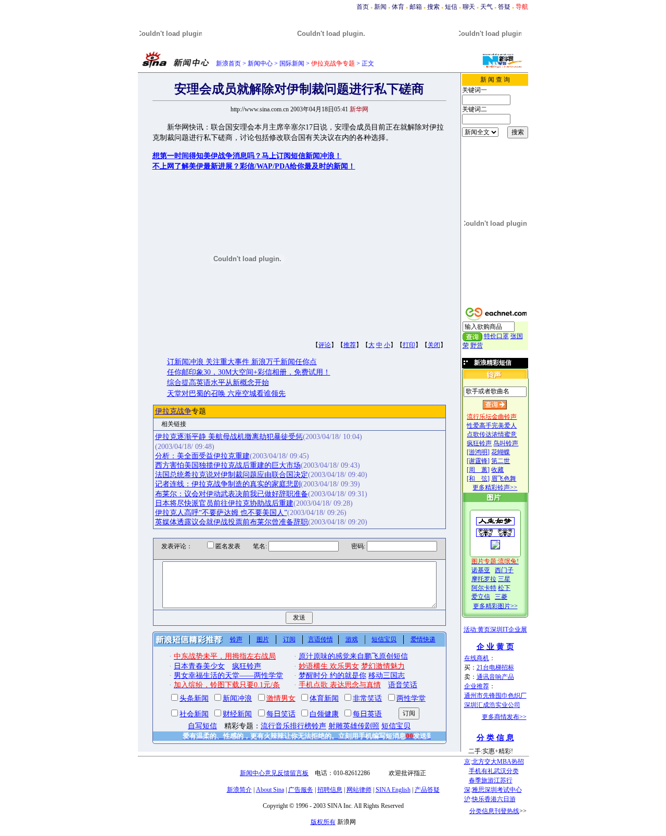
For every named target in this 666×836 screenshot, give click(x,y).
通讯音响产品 (495, 676)
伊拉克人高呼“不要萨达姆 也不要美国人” (221, 513)
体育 (398, 6)
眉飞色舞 (503, 478)
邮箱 (415, 6)
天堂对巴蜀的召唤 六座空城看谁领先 (226, 393)
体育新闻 (324, 698)
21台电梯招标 (495, 667)
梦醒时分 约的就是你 (332, 675)
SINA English (393, 789)
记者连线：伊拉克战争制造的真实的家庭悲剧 (228, 484)
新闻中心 (260, 63)
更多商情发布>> (504, 717)
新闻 (380, 6)
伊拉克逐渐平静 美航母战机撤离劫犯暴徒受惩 (229, 437)
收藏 (497, 469)
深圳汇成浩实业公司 (492, 705)
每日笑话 (281, 714)
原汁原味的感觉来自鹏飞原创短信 (353, 656)
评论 (324, 345)
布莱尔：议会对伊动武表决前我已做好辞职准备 (231, 494)
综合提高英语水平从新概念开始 (218, 383)
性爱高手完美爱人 (492, 425)
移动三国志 (386, 675)
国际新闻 (291, 63)
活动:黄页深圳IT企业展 (495, 629)
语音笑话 (402, 685)
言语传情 (320, 639)
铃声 (236, 639)
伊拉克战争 (173, 411)
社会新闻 (194, 714)
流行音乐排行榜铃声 (293, 726)
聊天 (469, 6)
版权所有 (323, 822)
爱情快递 (423, 639)
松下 (504, 587)
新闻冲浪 (237, 698)
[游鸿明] (478, 452)
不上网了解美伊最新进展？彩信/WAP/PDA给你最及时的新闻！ (253, 166)
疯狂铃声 (479, 443)
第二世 (500, 461)
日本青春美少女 (199, 666)
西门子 (504, 570)
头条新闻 (194, 698)
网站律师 (359, 789)
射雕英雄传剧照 (353, 726)
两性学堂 (411, 698)
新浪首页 (228, 63)
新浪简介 (239, 789)
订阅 (289, 639)
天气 (486, 6)
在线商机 (476, 658)
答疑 (504, 6)
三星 (504, 579)
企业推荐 (476, 686)
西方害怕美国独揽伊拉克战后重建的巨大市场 (228, 465)
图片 (263, 639)
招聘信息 (329, 789)
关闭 (434, 345)
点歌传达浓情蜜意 (492, 434)
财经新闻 (237, 714)
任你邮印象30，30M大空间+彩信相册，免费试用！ (248, 372)
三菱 (501, 596)
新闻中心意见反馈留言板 (274, 773)
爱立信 (480, 596)
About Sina (270, 789)
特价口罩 (496, 336)
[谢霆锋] (478, 461)
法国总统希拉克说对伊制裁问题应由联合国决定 (231, 475)
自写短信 (202, 726)
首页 (362, 6)
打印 (409, 345)
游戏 (351, 639)
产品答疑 (427, 789)
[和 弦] (478, 478)
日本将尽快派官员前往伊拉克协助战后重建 (224, 503)
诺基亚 (480, 570)
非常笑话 (367, 698)
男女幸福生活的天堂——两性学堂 (228, 675)
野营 (476, 345)
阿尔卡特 (483, 587)
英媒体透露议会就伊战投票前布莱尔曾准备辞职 (231, 522)
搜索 (433, 6)
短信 (451, 6)
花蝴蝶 (500, 452)
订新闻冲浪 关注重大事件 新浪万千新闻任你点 (242, 362)
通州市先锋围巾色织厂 (495, 695)
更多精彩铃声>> (494, 487)
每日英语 (367, 714)
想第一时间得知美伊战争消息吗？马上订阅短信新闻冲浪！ (247, 156)
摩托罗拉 (483, 579)
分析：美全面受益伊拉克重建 (202, 456)
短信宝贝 (384, 639)
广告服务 (300, 789)
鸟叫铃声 (505, 443)
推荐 (349, 345)
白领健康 (324, 714)
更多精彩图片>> (495, 606)
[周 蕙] (478, 469)
